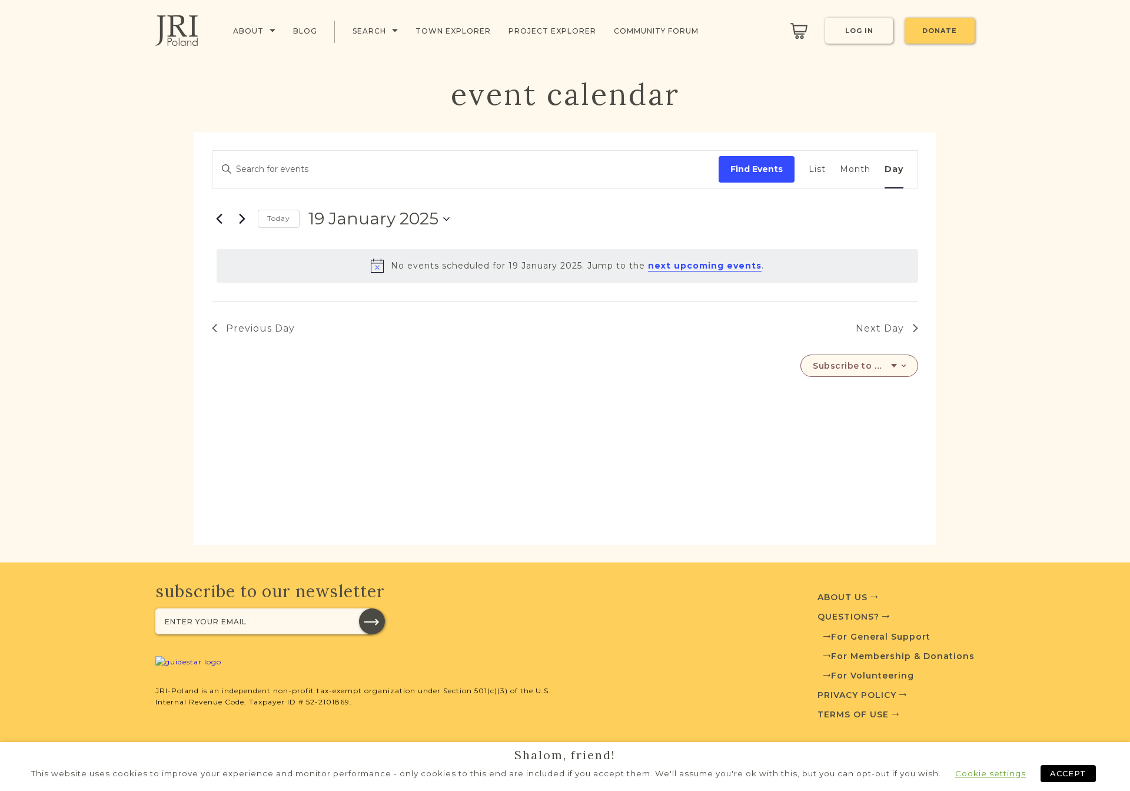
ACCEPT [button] (1068, 773)
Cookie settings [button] (990, 773)
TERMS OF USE (854, 714)
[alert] (567, 265)
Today (278, 218)
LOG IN (859, 31)
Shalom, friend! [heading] (565, 755)
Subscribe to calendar (855, 366)
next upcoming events (705, 265)
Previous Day (260, 328)
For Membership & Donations (903, 656)
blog (305, 31)
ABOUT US (843, 597)
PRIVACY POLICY (858, 695)
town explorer (453, 31)
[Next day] (242, 219)
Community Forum (656, 31)
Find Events (756, 169)
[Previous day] (219, 219)
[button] (372, 621)
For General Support (880, 636)
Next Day (880, 328)
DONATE (939, 31)
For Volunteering (872, 675)
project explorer (552, 31)
